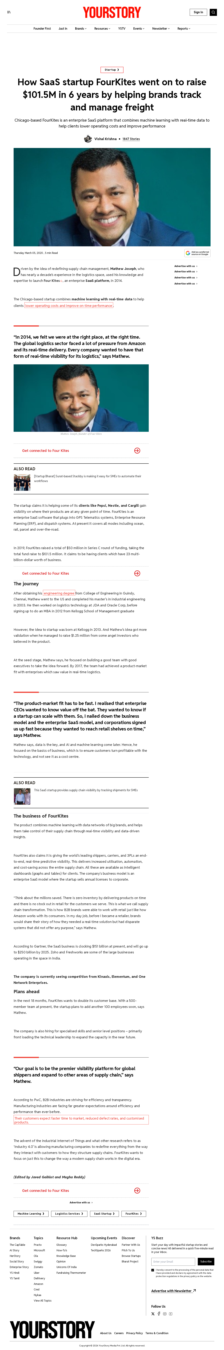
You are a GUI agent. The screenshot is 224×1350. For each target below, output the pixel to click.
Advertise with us (80, 1202)
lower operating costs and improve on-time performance (68, 305)
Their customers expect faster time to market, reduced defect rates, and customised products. (79, 1120)
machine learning (29, 1213)
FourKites (132, 1213)
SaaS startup (103, 1213)
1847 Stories (131, 139)
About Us (106, 1333)
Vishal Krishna (105, 139)
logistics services (67, 1213)
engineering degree (59, 593)
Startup (110, 70)
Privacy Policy (134, 1333)
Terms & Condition (156, 1333)
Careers (119, 1333)
